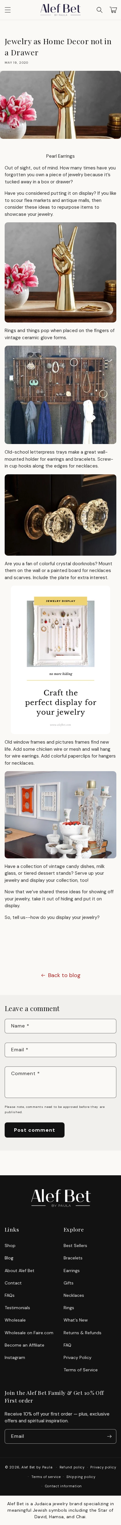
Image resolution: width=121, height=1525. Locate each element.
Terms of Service (81, 1370)
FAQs (10, 1295)
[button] (99, 10)
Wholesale (15, 1320)
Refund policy (72, 1467)
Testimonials (17, 1307)
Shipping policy (81, 1477)
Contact (13, 1283)
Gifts (69, 1283)
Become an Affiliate (24, 1345)
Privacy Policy (78, 1357)
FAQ (67, 1345)
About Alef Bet (19, 1270)
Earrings (72, 1270)
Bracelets (73, 1258)
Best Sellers (75, 1245)
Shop (10, 1245)
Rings (69, 1307)
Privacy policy (103, 1467)
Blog (9, 1258)
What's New (76, 1320)
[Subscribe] (109, 1436)
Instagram (15, 1357)
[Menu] (8, 10)
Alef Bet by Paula (36, 1467)
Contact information (63, 1486)
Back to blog (64, 975)
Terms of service (45, 1477)
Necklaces (74, 1295)
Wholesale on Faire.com (29, 1332)
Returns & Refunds (82, 1332)
